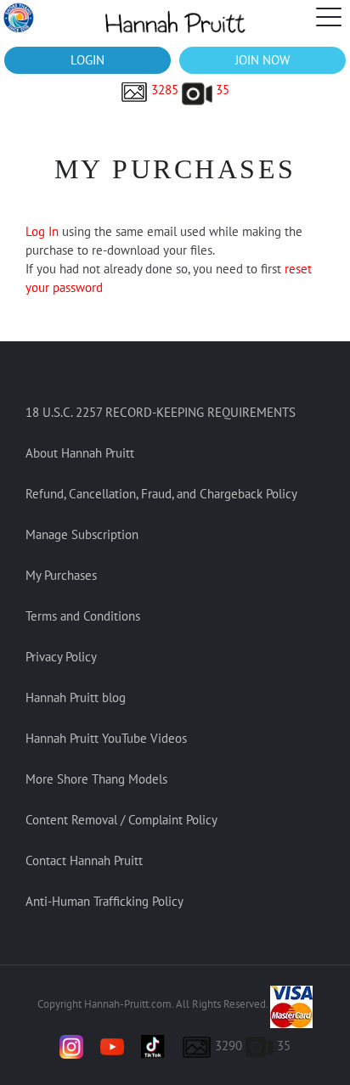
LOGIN (87, 60)
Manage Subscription (81, 534)
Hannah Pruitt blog (75, 697)
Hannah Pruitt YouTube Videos (106, 738)
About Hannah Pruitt (79, 453)
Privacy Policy (61, 657)
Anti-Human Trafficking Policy (104, 901)
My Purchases (61, 575)
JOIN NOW (262, 60)
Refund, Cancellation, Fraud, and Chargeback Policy (161, 494)
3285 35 (188, 90)
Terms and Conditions (82, 616)
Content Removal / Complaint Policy (121, 820)
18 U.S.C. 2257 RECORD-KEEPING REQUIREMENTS (160, 412)
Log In (43, 231)
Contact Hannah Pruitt (84, 860)
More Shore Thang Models (96, 779)
